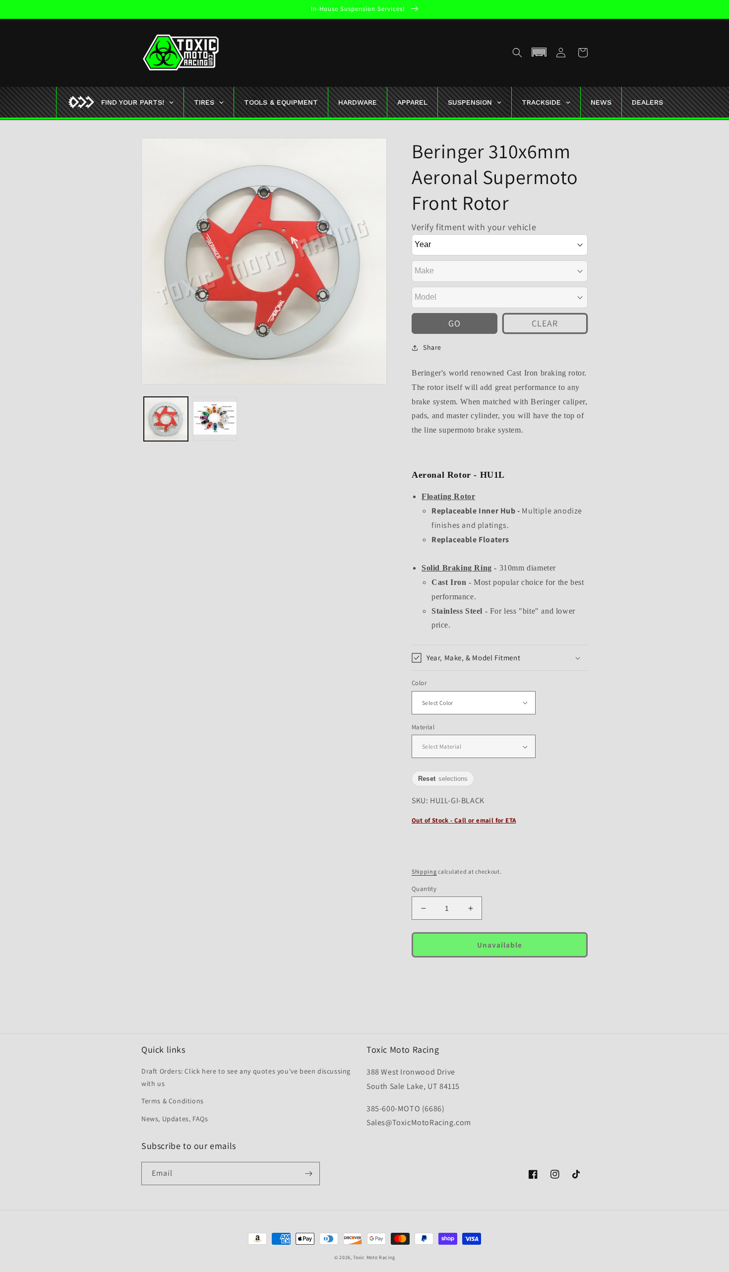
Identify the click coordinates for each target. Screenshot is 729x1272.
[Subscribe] (308, 1173)
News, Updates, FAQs (174, 1118)
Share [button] (432, 347)
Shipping (424, 871)
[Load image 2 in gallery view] (215, 419)
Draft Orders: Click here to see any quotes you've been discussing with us (246, 1077)
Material (423, 727)
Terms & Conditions (172, 1100)
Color (419, 683)
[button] (517, 53)
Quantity (424, 889)
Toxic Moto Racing (374, 1257)
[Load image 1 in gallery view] (166, 419)
